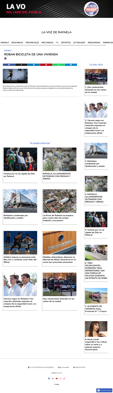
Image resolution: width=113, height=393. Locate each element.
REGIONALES (17, 42)
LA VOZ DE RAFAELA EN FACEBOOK (42, 367)
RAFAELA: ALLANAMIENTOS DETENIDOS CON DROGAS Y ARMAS (57, 176)
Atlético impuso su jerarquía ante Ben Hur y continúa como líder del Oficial (20, 260)
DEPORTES (66, 42)
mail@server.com (56, 373)
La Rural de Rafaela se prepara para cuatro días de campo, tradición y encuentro (58, 218)
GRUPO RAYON (80, 367)
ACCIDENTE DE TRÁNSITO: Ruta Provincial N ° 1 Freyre (96, 309)
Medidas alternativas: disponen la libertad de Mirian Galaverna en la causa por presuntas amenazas (59, 260)
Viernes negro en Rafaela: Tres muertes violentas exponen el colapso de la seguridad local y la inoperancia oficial (20, 302)
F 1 (57, 42)
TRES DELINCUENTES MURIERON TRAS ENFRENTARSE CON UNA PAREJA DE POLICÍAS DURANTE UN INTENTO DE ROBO (96, 271)
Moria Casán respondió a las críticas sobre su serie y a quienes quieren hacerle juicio (96, 344)
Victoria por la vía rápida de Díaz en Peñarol (19, 175)
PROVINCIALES (32, 42)
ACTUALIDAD (79, 42)
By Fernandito (64, 367)
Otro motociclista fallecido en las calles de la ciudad (58, 300)
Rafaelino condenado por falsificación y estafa (16, 216)
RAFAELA (7, 51)
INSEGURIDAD (94, 42)
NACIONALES (47, 42)
